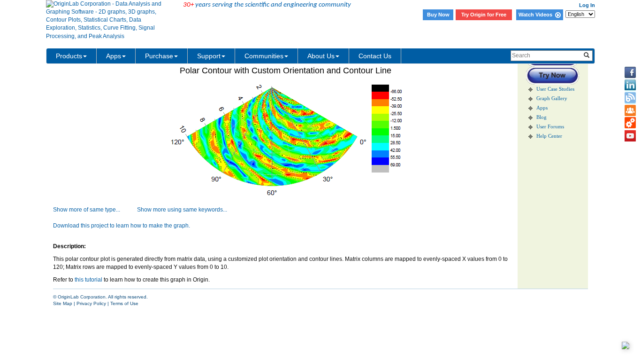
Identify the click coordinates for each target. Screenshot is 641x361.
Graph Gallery (551, 98)
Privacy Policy (91, 303)
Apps (113, 56)
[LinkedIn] (630, 85)
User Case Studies (555, 89)
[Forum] (630, 110)
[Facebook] (630, 72)
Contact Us (375, 56)
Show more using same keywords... (182, 209)
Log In (587, 5)
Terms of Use (124, 303)
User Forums (550, 126)
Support (209, 56)
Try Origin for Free (483, 14)
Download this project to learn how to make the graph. (121, 225)
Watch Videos (537, 14)
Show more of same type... (86, 209)
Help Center (549, 136)
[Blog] (630, 98)
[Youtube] (630, 136)
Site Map (62, 303)
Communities (263, 56)
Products (69, 56)
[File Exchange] (630, 123)
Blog (541, 117)
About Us (321, 56)
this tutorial (88, 279)
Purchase (159, 56)
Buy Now (438, 14)
